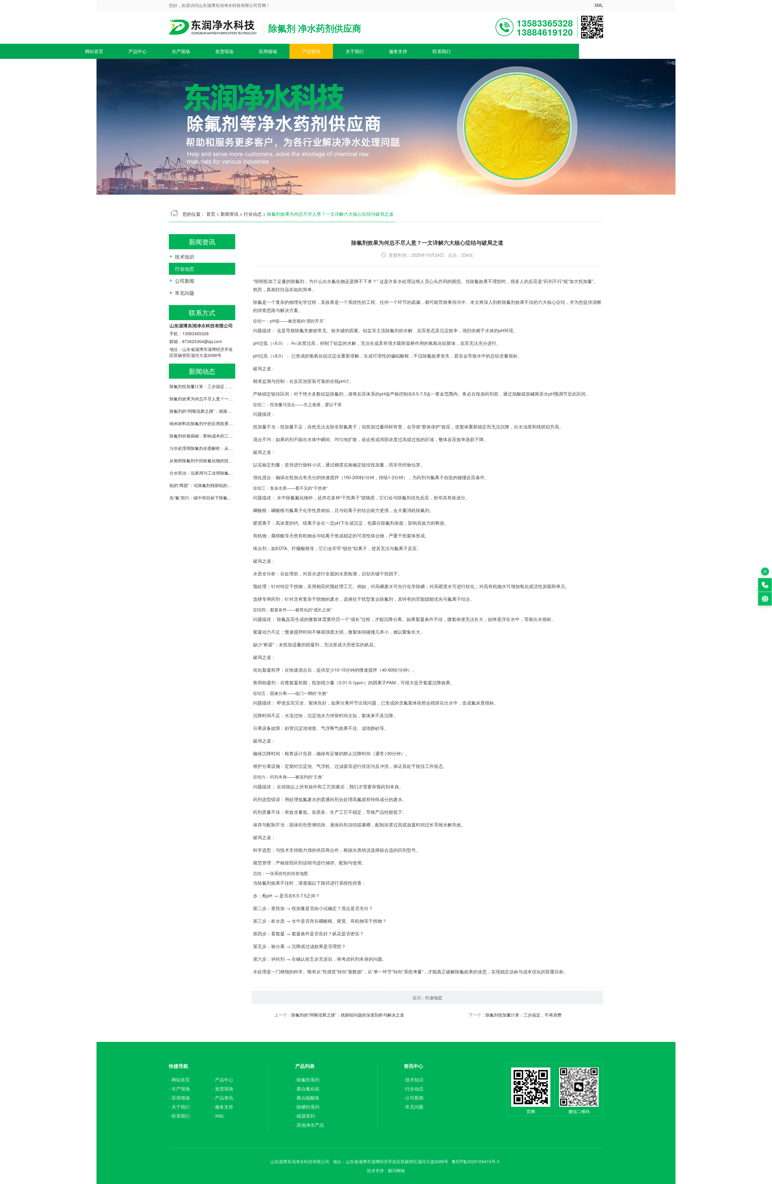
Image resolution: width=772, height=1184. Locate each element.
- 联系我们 (179, 1115)
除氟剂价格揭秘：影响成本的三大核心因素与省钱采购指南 (202, 436)
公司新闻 (184, 280)
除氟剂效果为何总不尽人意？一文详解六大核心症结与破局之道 (202, 399)
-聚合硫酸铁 (307, 1097)
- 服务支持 (222, 1106)
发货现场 (224, 51)
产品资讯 (311, 51)
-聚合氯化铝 (307, 1088)
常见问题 (184, 292)
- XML (218, 1115)
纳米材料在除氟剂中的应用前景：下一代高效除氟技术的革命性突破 (202, 423)
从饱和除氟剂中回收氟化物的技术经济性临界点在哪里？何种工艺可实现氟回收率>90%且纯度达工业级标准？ (202, 460)
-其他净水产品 (309, 1125)
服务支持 (398, 51)
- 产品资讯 (222, 1097)
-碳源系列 (305, 1115)
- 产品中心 (222, 1079)
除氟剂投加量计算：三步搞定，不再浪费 (202, 386)
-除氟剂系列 (307, 1079)
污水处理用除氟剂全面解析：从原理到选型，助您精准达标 (202, 448)
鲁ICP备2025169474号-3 (475, 1161)
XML (598, 5)
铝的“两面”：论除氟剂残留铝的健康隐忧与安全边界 (202, 485)
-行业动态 (413, 1088)
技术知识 (184, 256)
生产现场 (181, 51)
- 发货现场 (222, 1088)
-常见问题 (413, 1106)
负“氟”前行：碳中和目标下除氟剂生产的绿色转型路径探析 (202, 498)
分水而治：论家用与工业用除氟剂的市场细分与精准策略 (202, 473)
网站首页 (94, 51)
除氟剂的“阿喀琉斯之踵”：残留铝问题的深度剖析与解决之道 (202, 411)
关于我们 (355, 51)
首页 (210, 214)
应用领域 (268, 51)
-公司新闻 (413, 1097)
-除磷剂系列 (307, 1106)
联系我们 (441, 51)
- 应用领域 (179, 1097)
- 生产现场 (179, 1088)
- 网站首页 (179, 1079)
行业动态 (253, 214)
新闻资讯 (229, 214)
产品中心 (137, 51)
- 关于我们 (179, 1106)
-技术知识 (413, 1079)
